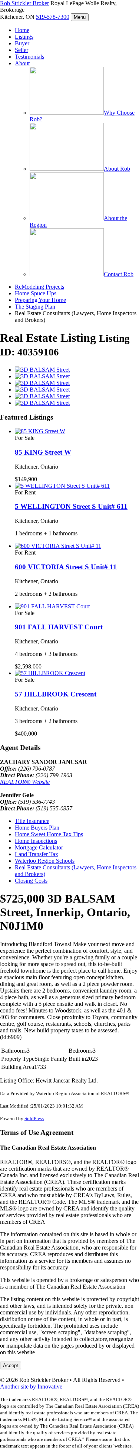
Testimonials (29, 56)
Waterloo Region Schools (45, 861)
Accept (10, 1365)
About (22, 63)
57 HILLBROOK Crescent (55, 694)
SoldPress (34, 1118)
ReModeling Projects (39, 287)
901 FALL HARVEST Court (59, 627)
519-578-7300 (52, 17)
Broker (24, 3)
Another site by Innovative (31, 1386)
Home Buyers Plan (37, 827)
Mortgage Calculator (39, 847)
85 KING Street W (43, 452)
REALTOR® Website (25, 782)
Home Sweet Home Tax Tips (49, 834)
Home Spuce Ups (35, 293)
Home (22, 30)
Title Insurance (32, 821)
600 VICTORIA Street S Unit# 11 (66, 567)
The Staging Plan (35, 306)
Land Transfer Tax (36, 854)
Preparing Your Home (40, 300)
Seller (21, 50)
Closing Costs (31, 881)
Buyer (22, 43)
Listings (24, 37)
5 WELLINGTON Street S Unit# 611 (71, 506)
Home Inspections (36, 841)
